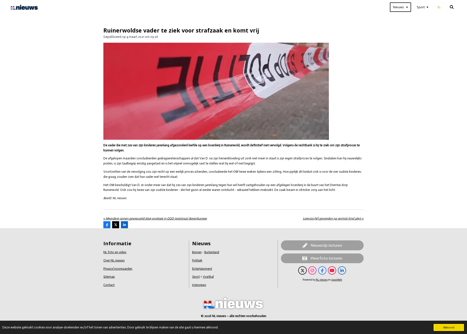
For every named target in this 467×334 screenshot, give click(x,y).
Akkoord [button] (448, 327)
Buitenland (211, 252)
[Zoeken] (452, 7)
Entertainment (202, 268)
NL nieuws (322, 279)
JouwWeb (336, 279)
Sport (196, 276)
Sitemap (109, 276)
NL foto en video (114, 252)
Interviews (199, 285)
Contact (109, 285)
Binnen (197, 252)
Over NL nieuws (114, 260)
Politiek (197, 260)
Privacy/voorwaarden (117, 268)
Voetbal (208, 276)
